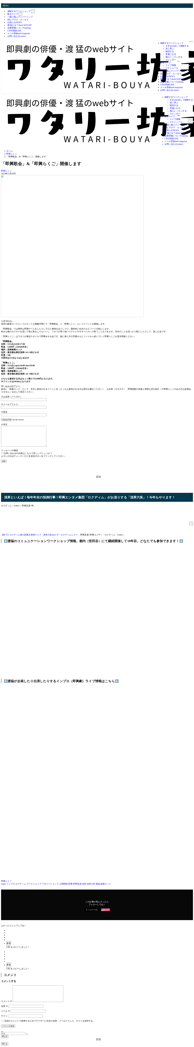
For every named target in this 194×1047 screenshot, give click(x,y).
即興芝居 (77, 884)
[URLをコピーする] (8, 943)
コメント (6, 1001)
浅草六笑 (91, 884)
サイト (4, 1016)
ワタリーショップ (50, 884)
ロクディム (21, 884)
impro (3, 884)
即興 (70, 884)
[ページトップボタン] (2, 1031)
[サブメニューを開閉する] (33, 11)
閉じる (4, 1036)
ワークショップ (34, 884)
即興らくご (6, 171)
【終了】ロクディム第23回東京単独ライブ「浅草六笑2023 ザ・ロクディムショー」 (40, 535)
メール (5, 1011)
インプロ (10, 884)
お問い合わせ (16, 36)
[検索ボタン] (192, 41)
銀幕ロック (105, 884)
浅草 (84, 884)
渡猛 (98, 884)
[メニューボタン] (190, 41)
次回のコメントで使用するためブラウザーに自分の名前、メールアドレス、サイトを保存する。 (49, 1021)
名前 (4, 1006)
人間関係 (63, 884)
